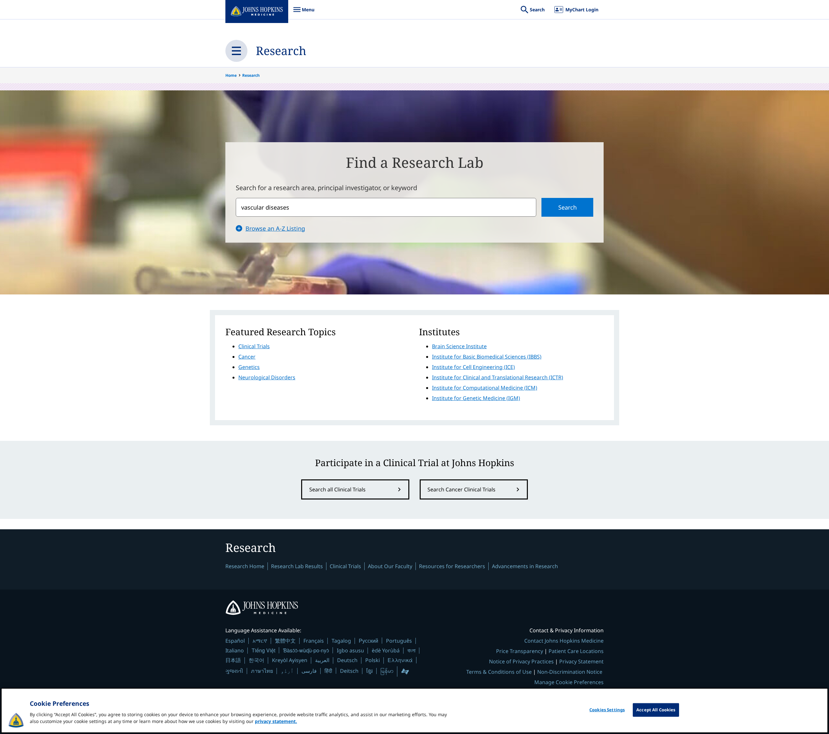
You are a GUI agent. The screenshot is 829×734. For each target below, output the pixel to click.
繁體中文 (285, 640)
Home (231, 75)
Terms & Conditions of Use (499, 671)
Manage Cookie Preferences (569, 682)
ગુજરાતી (234, 670)
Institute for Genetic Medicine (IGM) (476, 398)
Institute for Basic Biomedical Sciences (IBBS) (486, 356)
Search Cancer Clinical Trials (461, 489)
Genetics (249, 367)
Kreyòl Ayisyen (289, 660)
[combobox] (386, 207)
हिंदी (328, 670)
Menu (303, 12)
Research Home (244, 566)
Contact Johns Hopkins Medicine (564, 640)
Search (567, 207)
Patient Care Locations (576, 651)
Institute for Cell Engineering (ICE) (473, 367)
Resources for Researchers (452, 566)
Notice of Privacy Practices (521, 661)
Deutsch (347, 660)
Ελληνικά (400, 660)
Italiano (234, 650)
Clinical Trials (254, 346)
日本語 (233, 660)
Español (235, 640)
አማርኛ (260, 640)
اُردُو (287, 670)
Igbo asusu (350, 650)
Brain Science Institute (459, 346)
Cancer (247, 356)
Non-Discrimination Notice (569, 671)
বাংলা (411, 650)
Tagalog (341, 640)
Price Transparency (519, 651)
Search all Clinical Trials (337, 489)
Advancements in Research (525, 566)
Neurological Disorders (266, 377)
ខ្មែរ (369, 670)
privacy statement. (276, 721)
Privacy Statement (581, 661)
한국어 (256, 660)
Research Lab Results (297, 566)
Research (281, 51)
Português (399, 640)
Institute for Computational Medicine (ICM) (484, 387)
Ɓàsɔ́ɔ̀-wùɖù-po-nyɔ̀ (306, 650)
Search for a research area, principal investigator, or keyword (326, 187)
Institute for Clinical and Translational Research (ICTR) (497, 377)
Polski (372, 660)
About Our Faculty (390, 566)
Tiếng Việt (263, 650)
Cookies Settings (607, 710)
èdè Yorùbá (386, 650)
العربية (322, 660)
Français (313, 640)
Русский (368, 640)
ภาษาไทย (262, 670)
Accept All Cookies (655, 710)
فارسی (309, 670)
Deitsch (349, 670)
